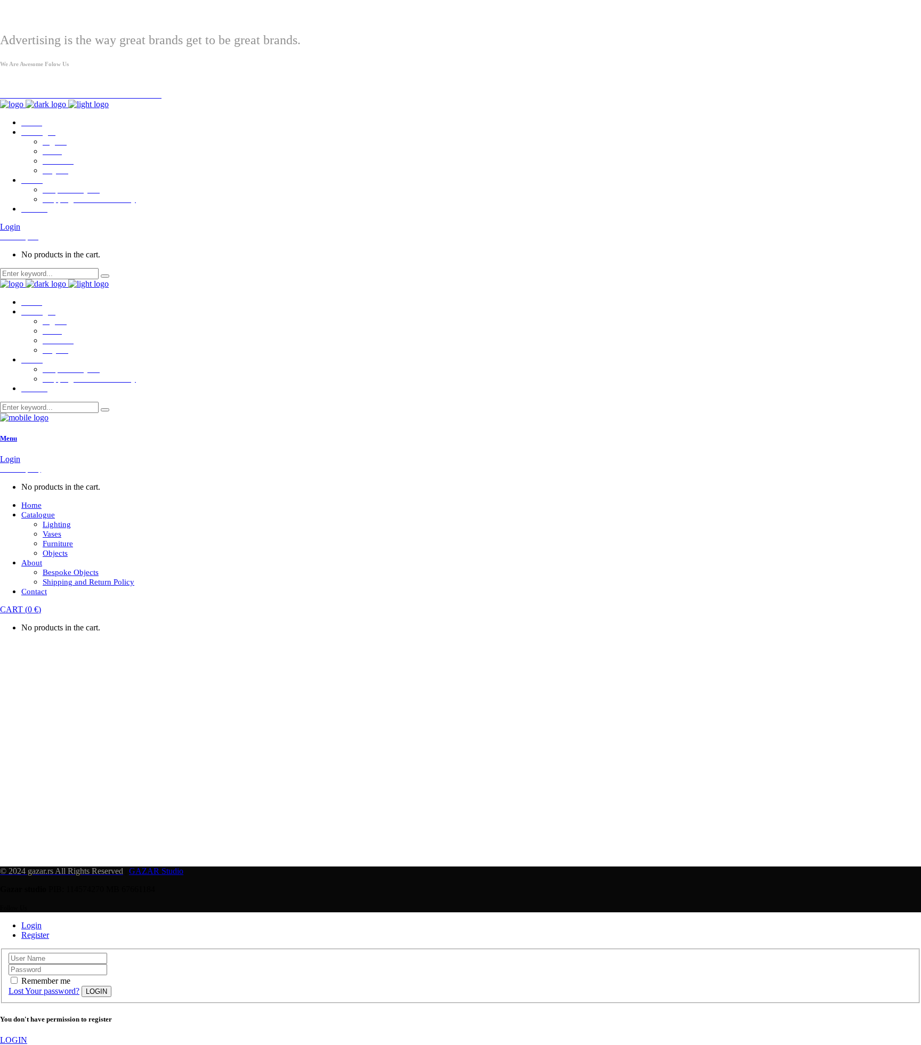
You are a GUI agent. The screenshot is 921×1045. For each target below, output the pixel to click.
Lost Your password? (44, 990)
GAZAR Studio (156, 871)
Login (10, 226)
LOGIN (13, 1039)
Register (35, 934)
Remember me (45, 980)
